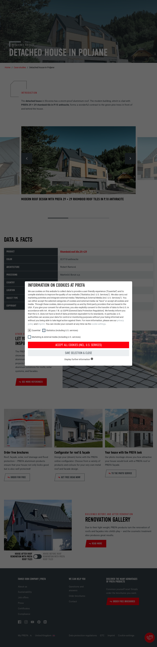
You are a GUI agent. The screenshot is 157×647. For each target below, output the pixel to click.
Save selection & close (78, 353)
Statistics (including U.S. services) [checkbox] (62, 330)
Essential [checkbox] (36, 330)
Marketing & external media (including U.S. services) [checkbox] (56, 337)
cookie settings (98, 324)
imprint (41, 324)
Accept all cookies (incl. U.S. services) (78, 345)
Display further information (77, 359)
